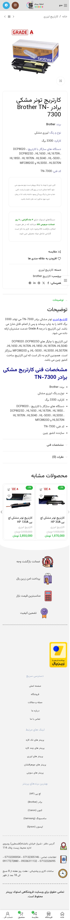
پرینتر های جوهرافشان (35, 765)
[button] (41, 489)
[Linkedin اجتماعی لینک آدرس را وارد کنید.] (34, 283)
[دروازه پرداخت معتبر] (58, 655)
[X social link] (43, 283)
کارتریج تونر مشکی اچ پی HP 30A (52, 520)
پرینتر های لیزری (35, 756)
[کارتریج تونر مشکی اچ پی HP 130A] (19, 500)
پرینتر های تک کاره (35, 740)
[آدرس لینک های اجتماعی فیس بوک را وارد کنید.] (48, 283)
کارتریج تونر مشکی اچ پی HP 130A (20, 520)
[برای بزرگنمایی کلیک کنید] (61, 81)
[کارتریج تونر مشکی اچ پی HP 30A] (51, 500)
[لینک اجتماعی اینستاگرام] (15, 5)
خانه (64, 16)
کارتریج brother (42, 276)
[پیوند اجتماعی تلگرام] (6, 5)
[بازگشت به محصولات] (9, 17)
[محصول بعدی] (5, 17)
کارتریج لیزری (51, 16)
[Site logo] (35, 5)
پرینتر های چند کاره (35, 748)
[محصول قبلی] (13, 17)
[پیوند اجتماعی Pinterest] (39, 283)
